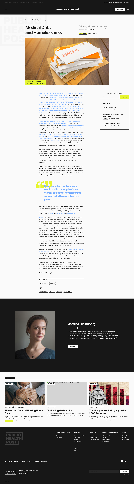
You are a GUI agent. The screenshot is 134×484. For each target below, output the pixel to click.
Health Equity (34, 20)
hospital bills (54, 106)
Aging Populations (19, 407)
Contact (36, 461)
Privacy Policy (126, 474)
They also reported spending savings (73, 125)
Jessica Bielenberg (93, 33)
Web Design (6, 481)
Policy (101, 407)
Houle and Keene (55, 141)
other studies (61, 213)
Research (59, 291)
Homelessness (43, 291)
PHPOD (17, 461)
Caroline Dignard (114, 125)
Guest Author (68, 291)
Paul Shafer (27, 420)
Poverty (52, 291)
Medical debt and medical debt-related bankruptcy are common (57, 93)
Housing (43, 20)
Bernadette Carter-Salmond (60, 418)
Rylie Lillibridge (114, 109)
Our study (42, 217)
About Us (8, 461)
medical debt (71, 213)
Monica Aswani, (18, 420)
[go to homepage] (67, 9)
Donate (44, 461)
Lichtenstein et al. (44, 113)
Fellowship (26, 461)
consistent (51, 213)
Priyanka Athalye (114, 118)
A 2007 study (74, 128)
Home (26, 20)
